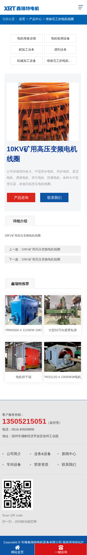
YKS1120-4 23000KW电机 (62, 377)
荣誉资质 (41, 464)
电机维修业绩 (26, 38)
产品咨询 (21, 198)
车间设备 (14, 464)
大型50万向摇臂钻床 (62, 330)
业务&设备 (42, 454)
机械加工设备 (26, 60)
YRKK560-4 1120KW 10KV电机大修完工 (23, 330)
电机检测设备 (60, 38)
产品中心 (35, 19)
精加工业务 (26, 49)
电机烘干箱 (23, 377)
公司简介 (14, 454)
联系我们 (54, 198)
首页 (22, 19)
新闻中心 (69, 454)
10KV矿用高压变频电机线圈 (40, 249)
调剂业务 (60, 49)
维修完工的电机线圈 (60, 19)
